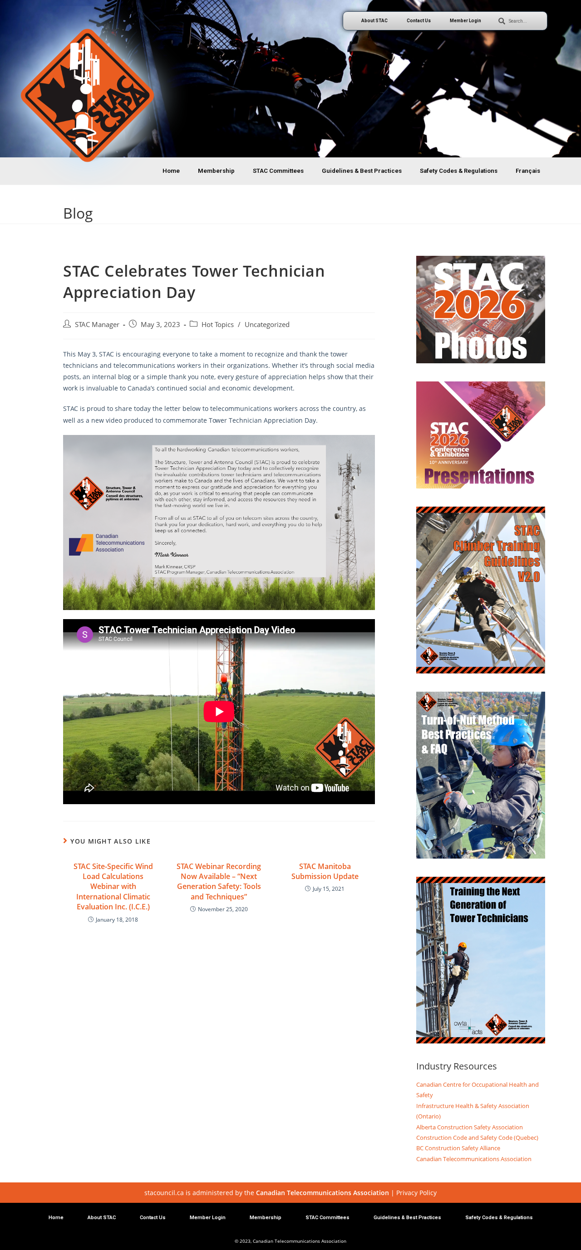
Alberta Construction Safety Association (469, 1127)
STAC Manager (97, 324)
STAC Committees (278, 170)
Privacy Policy (416, 1192)
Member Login (465, 20)
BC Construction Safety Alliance (458, 1148)
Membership (216, 170)
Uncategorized (267, 324)
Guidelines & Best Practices (362, 170)
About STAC (374, 20)
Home (171, 170)
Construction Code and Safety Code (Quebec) (477, 1137)
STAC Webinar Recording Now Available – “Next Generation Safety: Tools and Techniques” (219, 881)
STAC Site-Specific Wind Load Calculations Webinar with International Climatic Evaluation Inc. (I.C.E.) (113, 886)
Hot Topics (218, 324)
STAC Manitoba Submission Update (325, 871)
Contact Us (419, 20)
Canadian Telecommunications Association (474, 1159)
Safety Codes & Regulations (458, 170)
